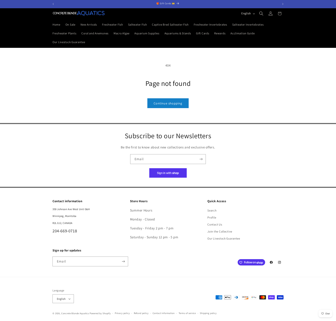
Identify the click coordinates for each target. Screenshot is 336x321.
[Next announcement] (283, 4)
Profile (211, 217)
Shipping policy (208, 313)
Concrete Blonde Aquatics (75, 313)
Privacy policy (122, 313)
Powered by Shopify (100, 313)
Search (211, 210)
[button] (261, 13)
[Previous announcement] (53, 4)
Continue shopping (168, 103)
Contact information (164, 313)
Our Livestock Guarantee (223, 238)
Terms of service (187, 313)
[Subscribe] (201, 159)
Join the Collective (219, 231)
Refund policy (141, 313)
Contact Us (214, 224)
